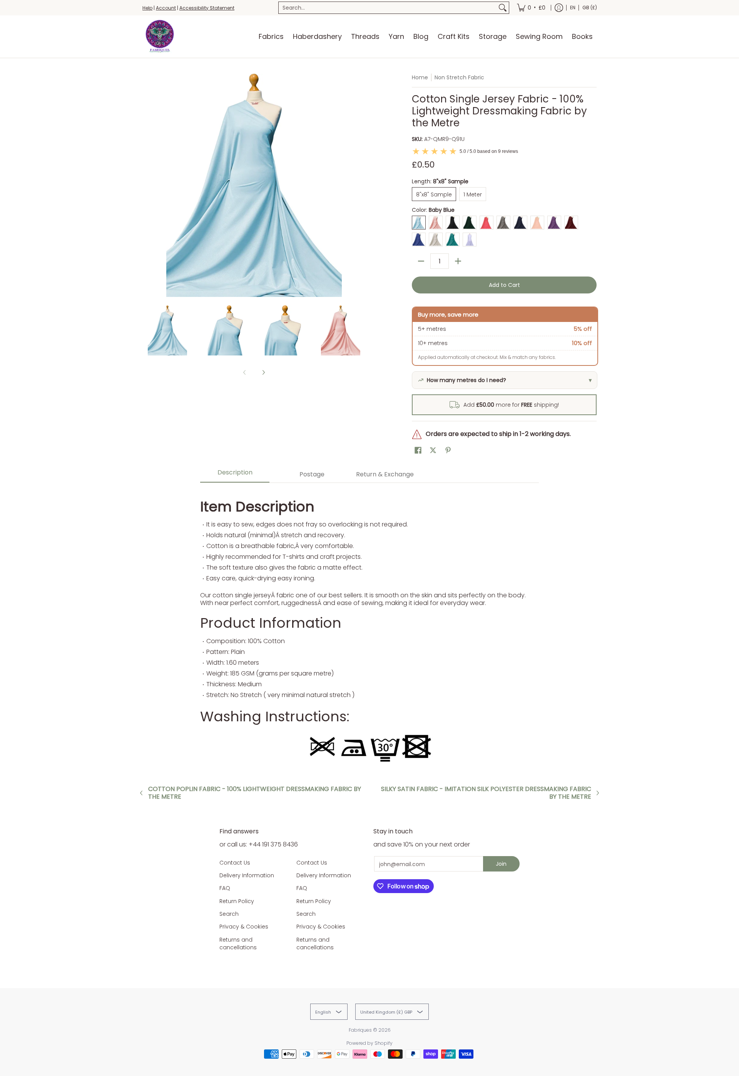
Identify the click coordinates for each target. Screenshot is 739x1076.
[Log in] (559, 7)
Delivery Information (246, 875)
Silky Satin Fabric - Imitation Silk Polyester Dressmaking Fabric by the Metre (486, 793)
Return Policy (236, 901)
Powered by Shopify (369, 1043)
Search (229, 914)
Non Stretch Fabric (459, 77)
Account (166, 8)
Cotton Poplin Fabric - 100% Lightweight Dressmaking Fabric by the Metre (254, 793)
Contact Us (234, 862)
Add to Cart (504, 285)
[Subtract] (421, 261)
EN (572, 7)
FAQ (224, 888)
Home (420, 77)
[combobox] (388, 7)
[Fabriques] (159, 36)
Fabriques (360, 1030)
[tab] (234, 475)
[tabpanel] (369, 628)
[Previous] (147, 185)
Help (147, 8)
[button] (418, 450)
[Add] (458, 261)
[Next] (360, 185)
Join (501, 864)
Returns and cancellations (238, 943)
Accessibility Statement (206, 8)
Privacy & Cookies (243, 926)
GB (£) (589, 7)
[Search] (503, 7)
